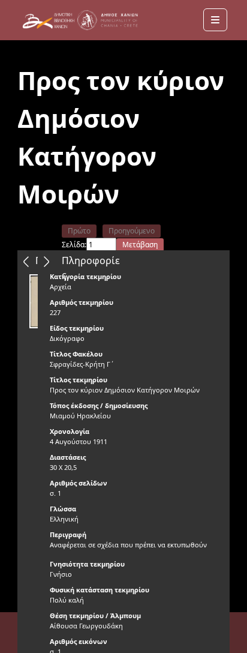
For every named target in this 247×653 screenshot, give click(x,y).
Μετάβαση (140, 244)
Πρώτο (79, 231)
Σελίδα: (74, 244)
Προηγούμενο (132, 231)
